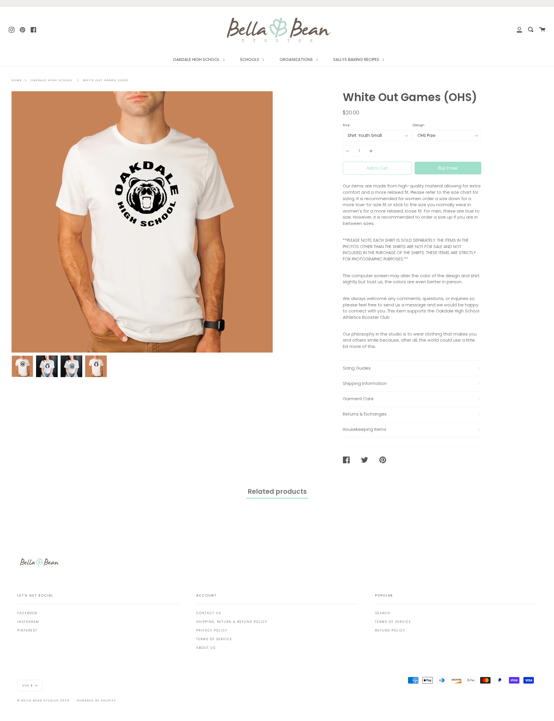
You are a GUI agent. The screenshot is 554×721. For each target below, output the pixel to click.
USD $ (27, 685)
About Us (206, 648)
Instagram (28, 622)
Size (346, 125)
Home (17, 80)
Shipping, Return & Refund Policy (231, 622)
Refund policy (390, 630)
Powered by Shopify (96, 700)
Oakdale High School (52, 80)
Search (382, 613)
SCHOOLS (250, 59)
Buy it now (448, 167)
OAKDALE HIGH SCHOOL (197, 59)
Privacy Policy (211, 630)
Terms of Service (214, 639)
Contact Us (208, 613)
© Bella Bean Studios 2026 (43, 700)
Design (418, 125)
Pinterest (27, 630)
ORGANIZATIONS (297, 59)
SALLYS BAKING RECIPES (356, 59)
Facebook (27, 613)
